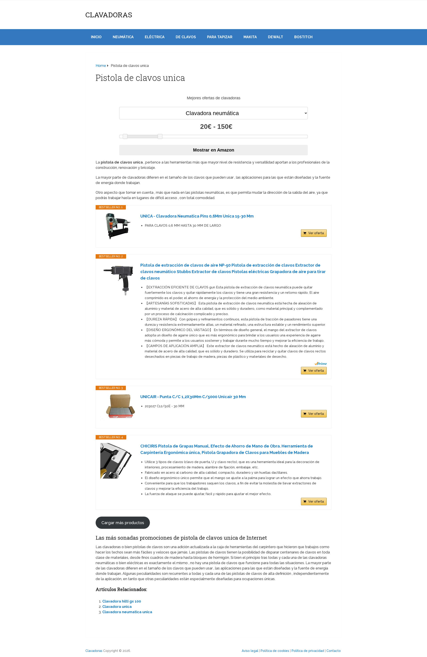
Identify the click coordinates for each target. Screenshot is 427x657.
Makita (250, 37)
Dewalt (275, 37)
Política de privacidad (308, 651)
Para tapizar (219, 37)
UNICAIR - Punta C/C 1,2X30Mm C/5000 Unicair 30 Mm (193, 396)
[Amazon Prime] (320, 363)
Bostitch (303, 37)
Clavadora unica (117, 607)
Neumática (123, 37)
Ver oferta (316, 233)
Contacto (333, 651)
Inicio (96, 37)
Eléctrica (155, 37)
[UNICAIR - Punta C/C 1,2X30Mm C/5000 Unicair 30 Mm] (118, 407)
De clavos (186, 37)
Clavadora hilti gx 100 (121, 601)
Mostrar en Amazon (213, 150)
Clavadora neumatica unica (127, 612)
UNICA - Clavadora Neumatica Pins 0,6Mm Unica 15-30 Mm (197, 216)
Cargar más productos (122, 522)
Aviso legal (250, 651)
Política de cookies (275, 651)
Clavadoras (108, 14)
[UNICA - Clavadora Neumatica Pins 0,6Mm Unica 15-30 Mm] (118, 226)
